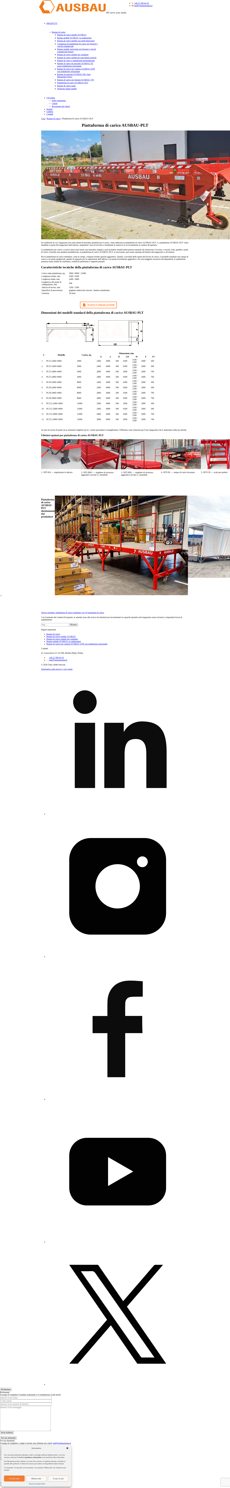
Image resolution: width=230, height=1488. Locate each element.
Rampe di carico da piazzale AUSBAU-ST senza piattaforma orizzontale (75, 64)
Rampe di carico (58, 32)
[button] (67, 1448)
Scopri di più (58, 1479)
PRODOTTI (51, 23)
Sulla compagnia (59, 100)
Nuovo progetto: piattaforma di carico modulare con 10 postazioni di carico (72, 613)
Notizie (49, 109)
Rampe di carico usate (66, 86)
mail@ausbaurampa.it (143, 6)
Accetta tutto (14, 1479)
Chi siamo (50, 98)
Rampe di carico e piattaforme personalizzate (76, 60)
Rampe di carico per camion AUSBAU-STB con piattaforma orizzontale (76, 70)
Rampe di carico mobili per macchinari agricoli (76, 58)
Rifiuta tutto (36, 1479)
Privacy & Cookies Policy (37, 1484)
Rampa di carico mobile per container (73, 55)
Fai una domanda (8, 1438)
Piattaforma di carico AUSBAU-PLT (72, 83)
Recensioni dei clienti (61, 106)
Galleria (49, 111)
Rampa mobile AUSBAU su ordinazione (74, 38)
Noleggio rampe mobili (67, 89)
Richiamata (6, 1389)
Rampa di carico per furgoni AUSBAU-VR (75, 80)
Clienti (54, 103)
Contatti (49, 114)
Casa (43, 118)
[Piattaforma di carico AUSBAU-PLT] (121, 545)
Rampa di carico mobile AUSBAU (72, 35)
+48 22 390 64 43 (141, 3)
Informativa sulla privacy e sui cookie (57, 669)
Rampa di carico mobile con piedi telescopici (76, 41)
